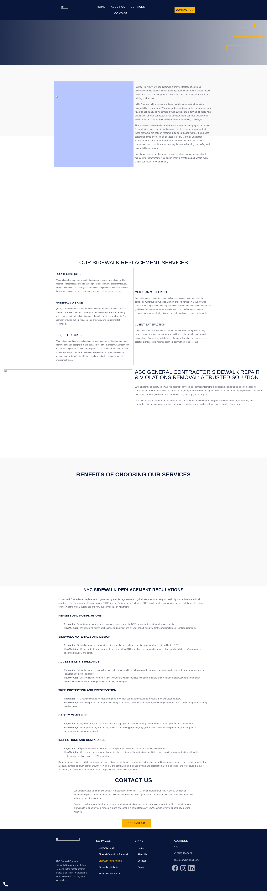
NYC (176, 847)
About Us (118, 6)
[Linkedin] (191, 868)
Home (101, 6)
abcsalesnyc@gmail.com (186, 860)
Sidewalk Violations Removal (113, 854)
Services (138, 6)
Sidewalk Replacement (110, 861)
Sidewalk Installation (109, 867)
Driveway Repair (107, 848)
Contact (121, 13)
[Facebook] (175, 868)
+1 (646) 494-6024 (183, 853)
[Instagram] (183, 868)
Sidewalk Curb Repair (110, 873)
